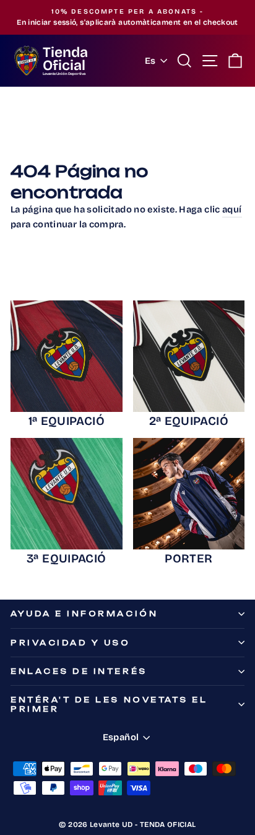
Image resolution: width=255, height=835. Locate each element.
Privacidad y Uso (71, 642)
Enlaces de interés (79, 671)
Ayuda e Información (84, 613)
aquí (231, 209)
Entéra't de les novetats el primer (109, 704)
